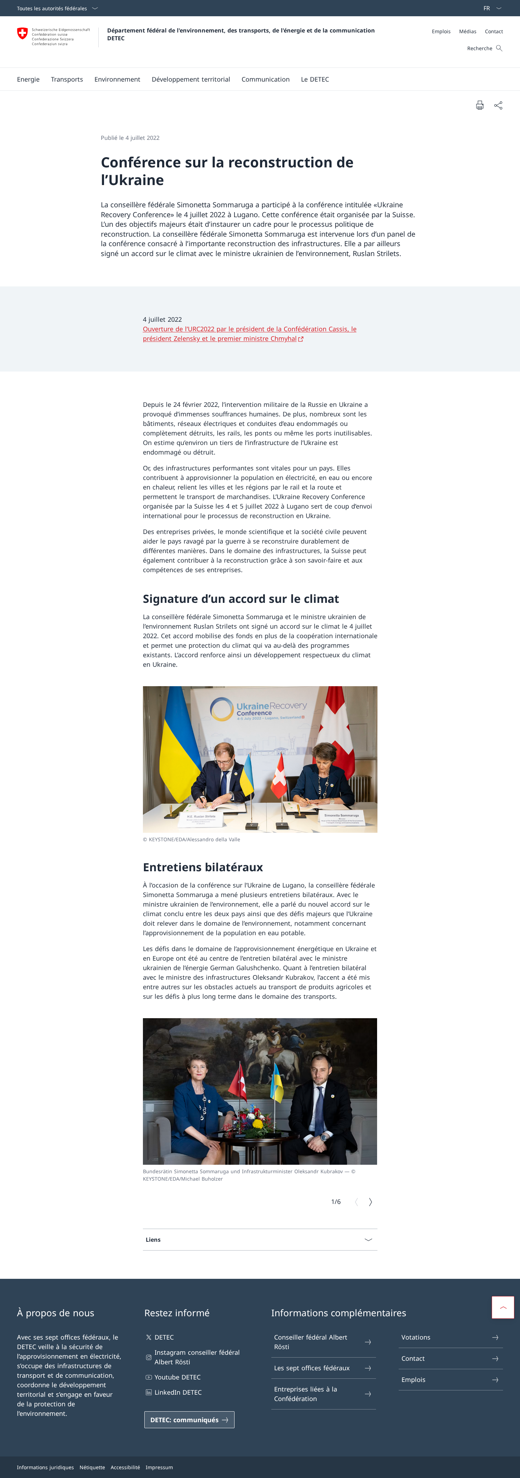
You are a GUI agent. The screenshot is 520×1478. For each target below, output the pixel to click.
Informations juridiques (45, 1467)
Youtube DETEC (178, 1377)
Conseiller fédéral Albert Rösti (310, 1342)
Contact (413, 1358)
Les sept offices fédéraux (312, 1368)
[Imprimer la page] (479, 104)
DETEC (164, 1337)
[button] (28, 79)
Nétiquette (92, 1467)
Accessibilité (125, 1467)
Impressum (159, 1467)
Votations (416, 1337)
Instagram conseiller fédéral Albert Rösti (197, 1357)
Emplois (413, 1379)
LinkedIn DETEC (178, 1392)
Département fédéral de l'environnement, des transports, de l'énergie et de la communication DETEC (242, 34)
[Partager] (498, 105)
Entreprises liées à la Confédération (305, 1394)
